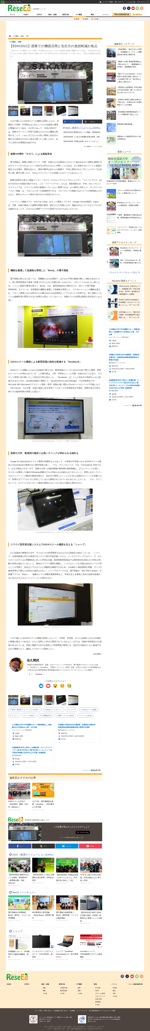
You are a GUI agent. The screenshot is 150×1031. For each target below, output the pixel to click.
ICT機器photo (46, 715)
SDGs (97, 990)
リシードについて (82, 1010)
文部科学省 (63, 988)
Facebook (39, 674)
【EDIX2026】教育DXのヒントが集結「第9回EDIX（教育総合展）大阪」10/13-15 (93, 132)
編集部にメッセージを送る (94, 146)
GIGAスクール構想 (89, 710)
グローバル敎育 (100, 993)
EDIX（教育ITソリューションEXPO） (83, 128)
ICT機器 (79, 14)
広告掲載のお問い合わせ (61, 1010)
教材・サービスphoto (66, 715)
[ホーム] (9, 36)
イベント (105, 14)
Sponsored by (86, 770)
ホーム (12, 14)
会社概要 (72, 1010)
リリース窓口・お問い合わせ (43, 1010)
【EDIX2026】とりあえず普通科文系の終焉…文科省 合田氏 (85, 137)
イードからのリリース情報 (107, 1010)
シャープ (72, 710)
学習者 (115, 988)
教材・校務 (52, 14)
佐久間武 (33, 660)
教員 (114, 990)
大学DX (39, 14)
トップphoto (29, 715)
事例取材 (98, 1002)
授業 (77, 19)
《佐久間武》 (97, 654)
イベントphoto (86, 715)
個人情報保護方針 (94, 1010)
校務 (86, 19)
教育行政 (65, 14)
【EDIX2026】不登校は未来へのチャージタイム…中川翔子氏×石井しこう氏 (91, 141)
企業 (114, 993)
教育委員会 (63, 990)
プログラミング (100, 996)
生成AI (25, 14)
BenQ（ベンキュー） (54, 710)
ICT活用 (97, 988)
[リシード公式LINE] (137, 976)
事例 (92, 14)
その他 (95, 19)
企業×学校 (98, 999)
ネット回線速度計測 (135, 984)
